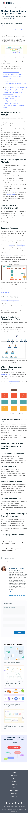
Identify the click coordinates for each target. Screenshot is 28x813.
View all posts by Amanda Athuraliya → (17, 595)
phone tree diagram (14, 381)
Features (14, 781)
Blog (14, 787)
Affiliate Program (14, 790)
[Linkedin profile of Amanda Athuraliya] (10, 592)
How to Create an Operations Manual (12, 76)
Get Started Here (14, 747)
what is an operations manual (11, 561)
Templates (14, 784)
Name (4, 616)
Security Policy (22, 806)
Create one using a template (8, 25)
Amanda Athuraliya (10, 16)
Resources (2, 7)
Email (4, 623)
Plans (14, 778)
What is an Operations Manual (11, 72)
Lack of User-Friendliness (11, 103)
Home (14, 772)
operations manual (9, 558)
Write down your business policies (10, 300)
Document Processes (10, 78)
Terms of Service (6, 806)
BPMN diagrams (21, 245)
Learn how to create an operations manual (11, 29)
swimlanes (8, 255)
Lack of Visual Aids (9, 98)
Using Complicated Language (12, 96)
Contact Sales (14, 796)
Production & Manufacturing (11, 7)
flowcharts (11, 245)
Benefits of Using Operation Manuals (12, 74)
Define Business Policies (11, 81)
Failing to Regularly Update (12, 101)
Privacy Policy (14, 806)
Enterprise (14, 793)
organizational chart (6, 374)
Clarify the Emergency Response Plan (14, 90)
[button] (23, 3)
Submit (19, 632)
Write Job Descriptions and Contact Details (16, 87)
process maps (11, 194)
